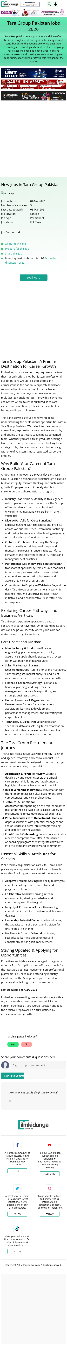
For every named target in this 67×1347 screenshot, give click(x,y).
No (26, 1044)
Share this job (13, 253)
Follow (17, 1214)
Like (17, 1171)
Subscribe (50, 1174)
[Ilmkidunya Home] (10, 4)
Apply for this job (15, 244)
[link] (30, 4)
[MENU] (63, 3)
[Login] (55, 4)
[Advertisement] (33, 138)
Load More (33, 277)
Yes (13, 1044)
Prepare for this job (17, 248)
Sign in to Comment (14, 1075)
